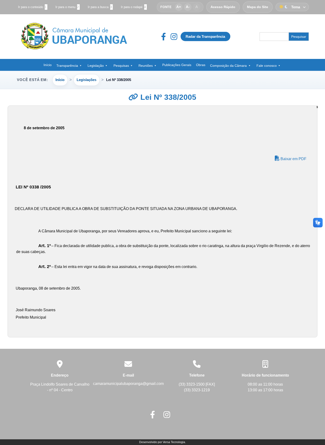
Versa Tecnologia (174, 442)
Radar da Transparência (205, 36)
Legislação (96, 65)
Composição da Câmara (228, 65)
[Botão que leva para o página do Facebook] (166, 36)
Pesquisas (121, 65)
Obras (200, 65)
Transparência (67, 65)
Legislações (86, 80)
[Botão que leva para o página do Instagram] (174, 36)
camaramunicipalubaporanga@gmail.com (128, 384)
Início (48, 65)
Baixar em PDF (293, 159)
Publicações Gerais (176, 65)
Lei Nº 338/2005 (167, 97)
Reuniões (145, 65)
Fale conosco (266, 65)
